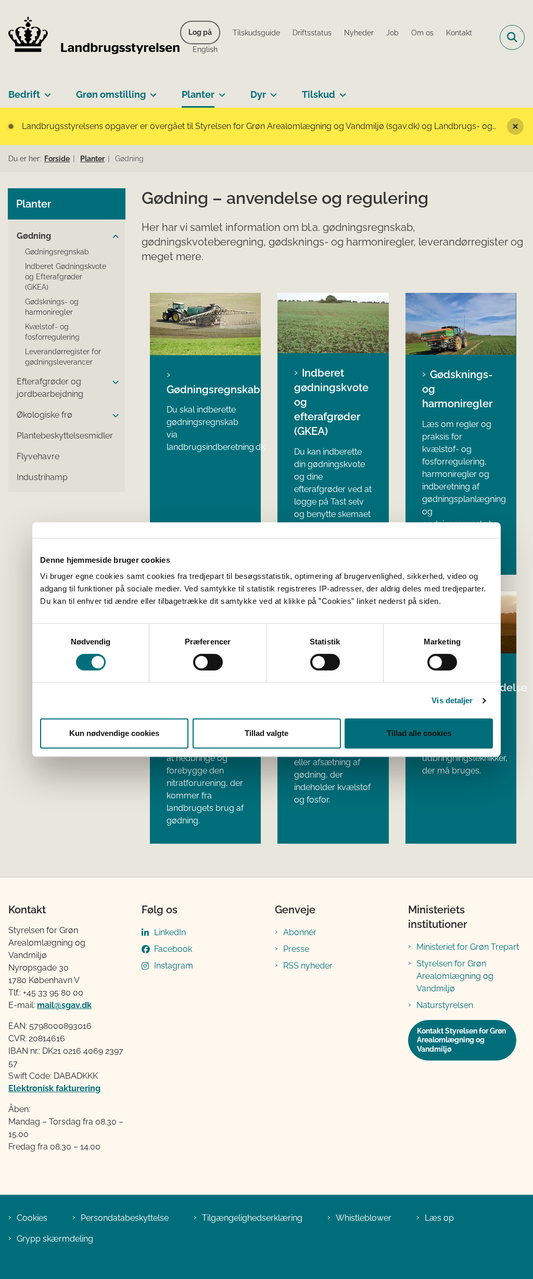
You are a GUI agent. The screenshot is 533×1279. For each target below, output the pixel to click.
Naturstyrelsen (444, 1005)
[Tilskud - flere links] (340, 90)
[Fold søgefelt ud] (512, 37)
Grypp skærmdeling (55, 1239)
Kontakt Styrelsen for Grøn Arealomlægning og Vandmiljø (461, 1040)
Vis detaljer (452, 700)
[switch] (208, 662)
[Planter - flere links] (219, 90)
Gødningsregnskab (205, 389)
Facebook (173, 949)
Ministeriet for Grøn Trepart (467, 947)
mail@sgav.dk (64, 1005)
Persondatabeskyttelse (125, 1218)
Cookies (32, 1218)
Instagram (173, 966)
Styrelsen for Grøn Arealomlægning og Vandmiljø (454, 976)
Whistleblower (363, 1218)
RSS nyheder (308, 966)
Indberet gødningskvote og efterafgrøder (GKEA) (331, 402)
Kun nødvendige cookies (114, 733)
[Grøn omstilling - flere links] (151, 90)
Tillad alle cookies (419, 733)
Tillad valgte (266, 733)
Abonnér (299, 932)
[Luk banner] (515, 126)
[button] (115, 237)
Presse (296, 949)
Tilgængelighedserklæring (252, 1218)
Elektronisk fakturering (54, 1088)
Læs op (439, 1218)
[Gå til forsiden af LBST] (90, 37)
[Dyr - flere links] (271, 90)
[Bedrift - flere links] (45, 90)
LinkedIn (170, 932)
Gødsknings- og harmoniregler (457, 389)
